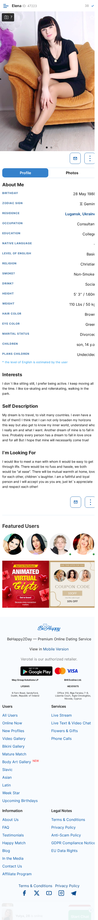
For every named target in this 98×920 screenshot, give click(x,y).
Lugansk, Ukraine (80, 214)
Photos (72, 173)
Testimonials (13, 835)
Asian (7, 777)
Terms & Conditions (68, 819)
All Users (10, 715)
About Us (10, 819)
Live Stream (61, 715)
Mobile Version (56, 649)
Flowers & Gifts (64, 730)
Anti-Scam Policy (66, 835)
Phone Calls (61, 738)
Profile (25, 173)
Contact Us (12, 866)
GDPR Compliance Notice (73, 843)
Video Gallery (14, 738)
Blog (6, 850)
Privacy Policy (63, 827)
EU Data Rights (64, 850)
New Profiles (13, 730)
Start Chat (80, 911)
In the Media (12, 858)
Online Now (12, 723)
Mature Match (14, 754)
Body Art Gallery (16, 762)
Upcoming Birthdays (20, 800)
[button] (46, 147)
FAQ (5, 827)
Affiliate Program (17, 874)
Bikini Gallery (13, 746)
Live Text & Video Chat (71, 723)
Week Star (11, 793)
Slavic (7, 769)
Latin (6, 785)
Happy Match (14, 843)
